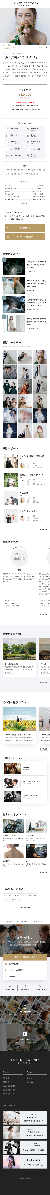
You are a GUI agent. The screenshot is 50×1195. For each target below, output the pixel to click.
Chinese (30, 1082)
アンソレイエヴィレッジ (12, 900)
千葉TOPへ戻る (25, 908)
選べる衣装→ (31, 290)
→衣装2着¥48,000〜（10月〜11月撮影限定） (25, 109)
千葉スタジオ (17, 212)
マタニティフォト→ (33, 328)
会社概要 (6, 1078)
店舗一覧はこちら (17, 219)
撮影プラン (8, 895)
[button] (39, 47)
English (30, 1078)
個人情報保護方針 (9, 1086)
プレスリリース (8, 1094)
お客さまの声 (19, 895)
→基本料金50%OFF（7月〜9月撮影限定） (25, 106)
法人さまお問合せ (9, 1090)
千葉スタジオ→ (32, 271)
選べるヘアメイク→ (33, 309)
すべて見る (25, 203)
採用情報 (6, 1082)
